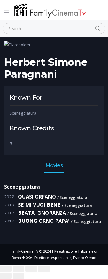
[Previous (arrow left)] (6, 276)
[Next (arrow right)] (18, 276)
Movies (54, 165)
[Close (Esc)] (6, 269)
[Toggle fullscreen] (31, 269)
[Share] (18, 269)
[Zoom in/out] (44, 269)
